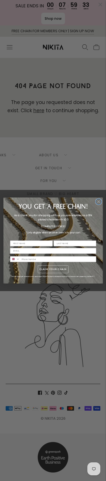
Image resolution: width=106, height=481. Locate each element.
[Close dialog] (98, 202)
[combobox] (15, 259)
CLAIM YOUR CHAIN (52, 269)
